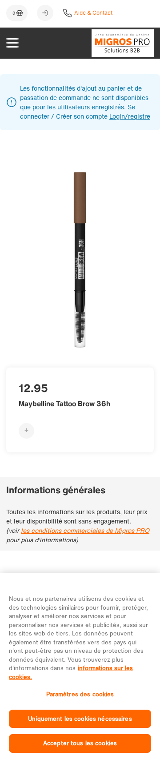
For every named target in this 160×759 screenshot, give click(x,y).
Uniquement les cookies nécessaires (80, 719)
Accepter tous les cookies (80, 743)
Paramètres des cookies (80, 694)
